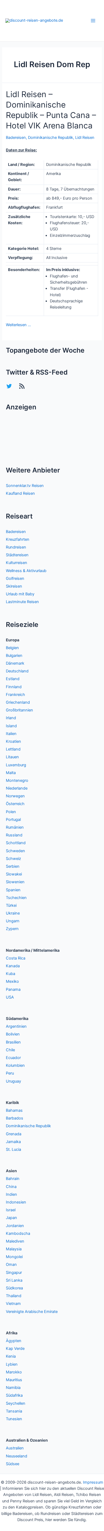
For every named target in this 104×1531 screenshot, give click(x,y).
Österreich (15, 803)
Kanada (13, 965)
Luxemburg (16, 765)
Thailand (13, 1295)
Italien (11, 733)
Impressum (93, 1482)
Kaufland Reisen (20, 493)
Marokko (14, 1372)
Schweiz (13, 858)
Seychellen (15, 1403)
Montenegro (17, 780)
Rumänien (15, 827)
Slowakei (14, 874)
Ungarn (12, 921)
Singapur (14, 1272)
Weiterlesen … (18, 324)
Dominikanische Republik (50, 137)
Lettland (13, 749)
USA (10, 997)
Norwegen (15, 796)
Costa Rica (15, 958)
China (11, 1186)
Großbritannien (19, 710)
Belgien (12, 647)
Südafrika (14, 1395)
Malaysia (14, 1249)
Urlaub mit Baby (20, 594)
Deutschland (17, 671)
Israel (10, 1210)
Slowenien (15, 881)
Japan (11, 1217)
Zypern (12, 928)
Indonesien (16, 1202)
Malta (11, 772)
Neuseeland (16, 1456)
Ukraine (13, 913)
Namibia (13, 1387)
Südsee (12, 1463)
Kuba (10, 973)
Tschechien (16, 897)
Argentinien (16, 1026)
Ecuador (13, 1057)
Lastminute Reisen (22, 601)
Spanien (13, 890)
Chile (10, 1050)
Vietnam (13, 1303)
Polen (11, 811)
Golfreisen (15, 578)
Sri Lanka (14, 1280)
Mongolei (14, 1256)
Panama (13, 989)
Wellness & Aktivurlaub (26, 570)
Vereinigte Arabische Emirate (32, 1311)
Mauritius (14, 1379)
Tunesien (14, 1418)
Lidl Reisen (84, 137)
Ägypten (13, 1340)
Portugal (13, 819)
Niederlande (16, 788)
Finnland (14, 686)
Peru (10, 1073)
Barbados (14, 1118)
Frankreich (15, 694)
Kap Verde (15, 1348)
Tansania (14, 1411)
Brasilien (13, 1042)
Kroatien (13, 741)
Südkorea (14, 1288)
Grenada (13, 1134)
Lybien (12, 1364)
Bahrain (12, 1178)
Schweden (15, 850)
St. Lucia (13, 1149)
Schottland (16, 842)
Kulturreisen (16, 562)
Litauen (12, 757)
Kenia (11, 1356)
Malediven (15, 1241)
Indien (11, 1194)
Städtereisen (17, 555)
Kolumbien (15, 1065)
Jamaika (13, 1141)
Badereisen (16, 137)
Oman (11, 1264)
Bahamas (14, 1110)
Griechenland (18, 702)
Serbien (12, 866)
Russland (14, 835)
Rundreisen (16, 547)
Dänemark (15, 663)
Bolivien (13, 1034)
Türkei (11, 905)
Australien (15, 1448)
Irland (11, 717)
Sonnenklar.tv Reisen (25, 485)
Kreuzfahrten (17, 539)
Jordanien (15, 1225)
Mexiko (12, 981)
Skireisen (14, 586)
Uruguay (13, 1081)
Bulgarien (14, 655)
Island (11, 725)
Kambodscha (18, 1233)
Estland (12, 678)
